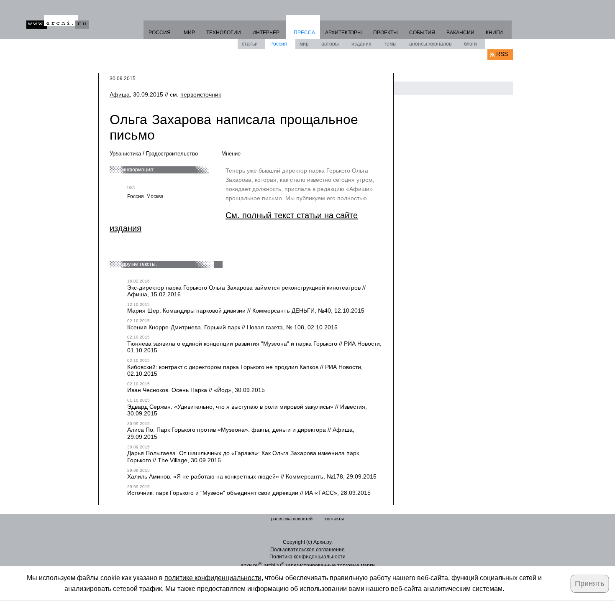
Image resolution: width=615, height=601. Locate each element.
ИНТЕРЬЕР (265, 33)
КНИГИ (494, 33)
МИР (189, 33)
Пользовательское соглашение (307, 550)
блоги (470, 44)
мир (304, 44)
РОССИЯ (160, 33)
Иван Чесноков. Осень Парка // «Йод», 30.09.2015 (196, 390)
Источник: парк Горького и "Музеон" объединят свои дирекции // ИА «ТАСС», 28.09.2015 (249, 492)
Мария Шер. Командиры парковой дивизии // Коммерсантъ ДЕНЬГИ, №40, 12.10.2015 (245, 310)
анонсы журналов (430, 44)
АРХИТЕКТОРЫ (343, 33)
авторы (330, 44)
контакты (334, 518)
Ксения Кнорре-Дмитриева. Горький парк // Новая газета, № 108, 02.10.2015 (232, 327)
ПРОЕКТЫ (385, 33)
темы (390, 44)
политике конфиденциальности (212, 577)
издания (361, 44)
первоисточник (200, 94)
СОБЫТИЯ (422, 33)
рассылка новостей (292, 518)
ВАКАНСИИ (460, 33)
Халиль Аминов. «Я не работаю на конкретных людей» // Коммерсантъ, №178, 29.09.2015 (252, 476)
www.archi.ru (57, 22)
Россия (278, 44)
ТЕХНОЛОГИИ (223, 33)
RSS (502, 54)
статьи (250, 44)
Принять (589, 583)
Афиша (120, 94)
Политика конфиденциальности (307, 557)
